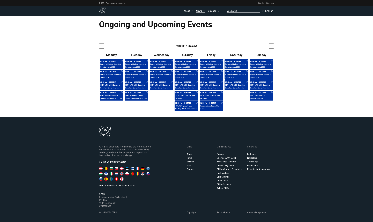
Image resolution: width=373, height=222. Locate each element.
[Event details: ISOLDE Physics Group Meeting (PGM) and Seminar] (196, 102)
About (189, 154)
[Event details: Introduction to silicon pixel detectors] (196, 92)
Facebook (252, 165)
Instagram (252, 154)
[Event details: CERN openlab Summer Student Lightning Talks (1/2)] (121, 92)
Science (212, 11)
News (189, 158)
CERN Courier (223, 184)
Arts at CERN (223, 188)
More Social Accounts (257, 169)
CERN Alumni (223, 177)
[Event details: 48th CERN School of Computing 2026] (271, 92)
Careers (220, 154)
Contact (191, 169)
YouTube (251, 162)
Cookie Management (257, 212)
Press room (222, 180)
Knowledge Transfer (226, 162)
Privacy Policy (223, 212)
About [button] (187, 11)
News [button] (199, 11)
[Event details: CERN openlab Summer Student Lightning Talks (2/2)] (146, 92)
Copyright (191, 212)
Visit (189, 165)
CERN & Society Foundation (229, 169)
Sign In (261, 3)
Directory (270, 3)
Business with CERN (226, 158)
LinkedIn (251, 158)
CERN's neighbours (225, 165)
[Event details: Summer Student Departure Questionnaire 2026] (121, 61)
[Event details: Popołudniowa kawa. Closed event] (221, 102)
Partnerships (223, 173)
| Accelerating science (112, 3)
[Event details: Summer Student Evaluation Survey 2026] (121, 71)
